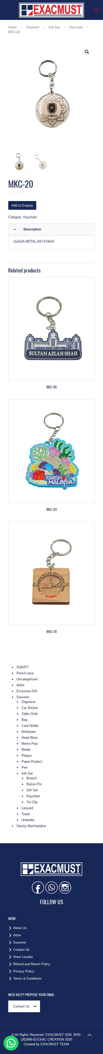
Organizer (29, 702)
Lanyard (27, 808)
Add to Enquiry (22, 205)
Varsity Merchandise (31, 826)
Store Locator (23, 957)
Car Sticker (30, 708)
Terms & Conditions (27, 978)
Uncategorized (26, 679)
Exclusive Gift (26, 691)
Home (12, 27)
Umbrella (28, 820)
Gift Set (54, 27)
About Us (20, 928)
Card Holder (30, 726)
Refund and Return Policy (31, 964)
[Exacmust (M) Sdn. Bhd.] (51, 9)
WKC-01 (51, 631)
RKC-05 (51, 386)
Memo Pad (29, 743)
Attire (20, 685)
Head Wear (30, 737)
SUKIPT (22, 667)
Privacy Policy (23, 971)
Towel (26, 814)
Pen (24, 767)
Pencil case (25, 673)
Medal (26, 749)
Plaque (27, 755)
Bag (24, 720)
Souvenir (32, 27)
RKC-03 (51, 509)
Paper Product (32, 761)
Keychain (76, 27)
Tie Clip (32, 802)
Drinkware (29, 732)
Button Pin (34, 784)
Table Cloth (30, 714)
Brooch (31, 778)
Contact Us (21, 949)
